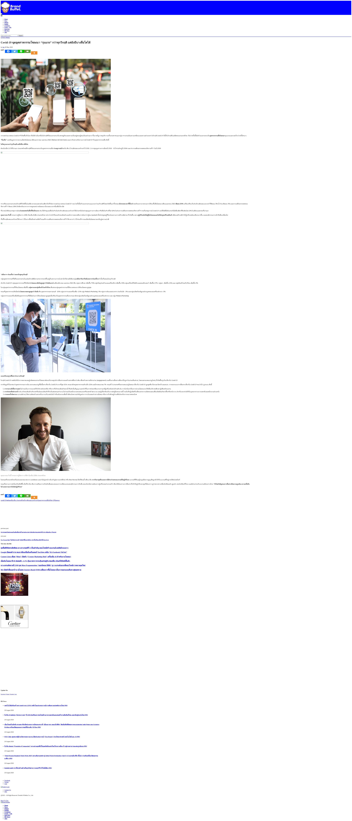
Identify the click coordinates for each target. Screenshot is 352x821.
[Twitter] (14, 51)
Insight (6, 24)
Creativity (7, 26)
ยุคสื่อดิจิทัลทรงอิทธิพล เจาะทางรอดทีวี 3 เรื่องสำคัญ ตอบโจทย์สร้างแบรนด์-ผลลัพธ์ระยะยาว (34, 548)
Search (21, 35)
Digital (6, 22)
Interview (7, 29)
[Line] (21, 51)
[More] (35, 51)
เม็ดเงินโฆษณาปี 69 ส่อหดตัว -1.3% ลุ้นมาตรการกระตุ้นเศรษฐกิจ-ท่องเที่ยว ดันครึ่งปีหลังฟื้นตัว (35, 561)
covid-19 (4, 500)
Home (6, 19)
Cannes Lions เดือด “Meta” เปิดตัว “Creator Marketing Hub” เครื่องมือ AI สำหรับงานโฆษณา (36, 557)
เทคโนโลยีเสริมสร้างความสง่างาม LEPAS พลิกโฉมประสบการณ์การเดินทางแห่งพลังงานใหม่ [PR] (35, 705)
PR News (6, 30)
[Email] (27, 51)
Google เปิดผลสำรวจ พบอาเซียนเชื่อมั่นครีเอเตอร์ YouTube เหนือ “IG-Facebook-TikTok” (34, 552)
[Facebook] (8, 51)
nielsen (9, 500)
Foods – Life (7, 27)
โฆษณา (57, 500)
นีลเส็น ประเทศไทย (17, 500)
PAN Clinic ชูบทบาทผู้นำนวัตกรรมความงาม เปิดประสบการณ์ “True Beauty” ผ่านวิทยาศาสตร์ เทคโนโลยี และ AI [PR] (42, 736)
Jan (3, 47)
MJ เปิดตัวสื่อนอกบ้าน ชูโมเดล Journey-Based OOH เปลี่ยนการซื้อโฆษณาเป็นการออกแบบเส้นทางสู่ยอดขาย (41, 570)
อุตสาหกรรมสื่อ (43, 500)
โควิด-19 (52, 500)
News (5, 21)
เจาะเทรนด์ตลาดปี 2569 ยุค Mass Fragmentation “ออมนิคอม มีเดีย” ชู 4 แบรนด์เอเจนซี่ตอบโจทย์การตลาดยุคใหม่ (43, 565)
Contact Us (7, 790)
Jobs (5, 32)
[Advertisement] (56, 515)
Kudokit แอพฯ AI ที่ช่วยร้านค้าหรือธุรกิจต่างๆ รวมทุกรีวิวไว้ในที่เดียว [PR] (28, 768)
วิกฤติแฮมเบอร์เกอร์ (31, 500)
